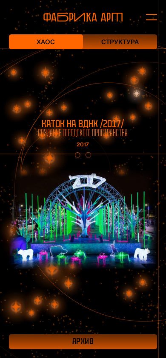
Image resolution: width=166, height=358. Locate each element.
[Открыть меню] (147, 17)
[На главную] (83, 17)
